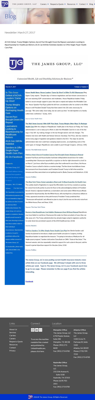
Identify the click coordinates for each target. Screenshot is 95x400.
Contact (82, 4)
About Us (13, 329)
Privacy (12, 350)
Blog (91, 4)
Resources (71, 4)
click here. (40, 351)
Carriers (12, 335)
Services (12, 332)
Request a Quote (56, 4)
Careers (43, 4)
